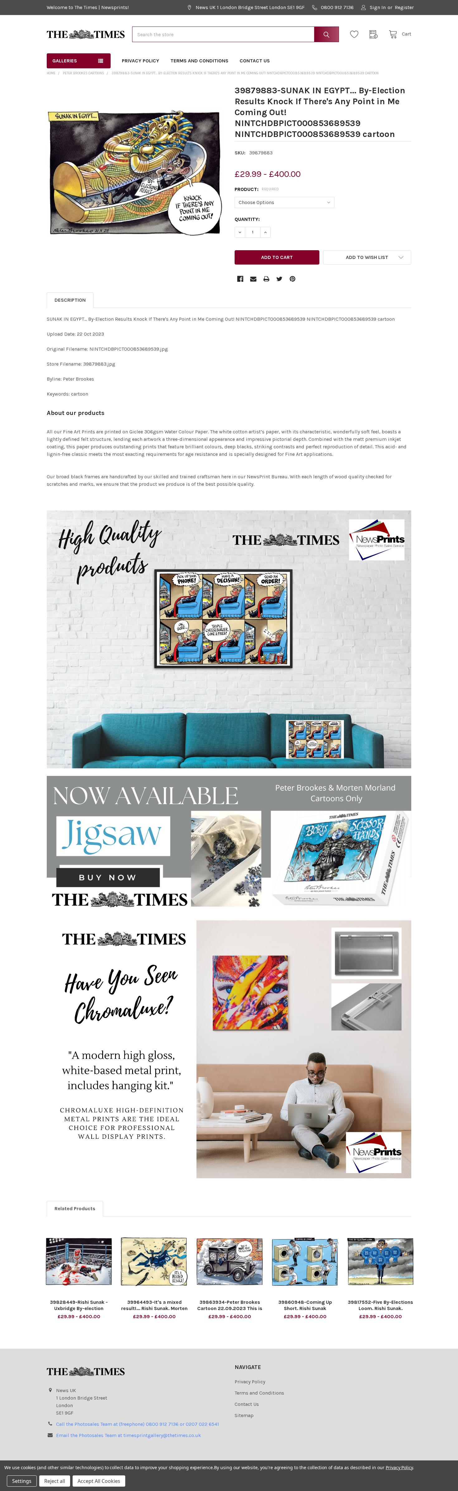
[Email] (253, 279)
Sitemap (244, 1415)
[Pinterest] (292, 279)
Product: (257, 189)
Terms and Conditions (199, 61)
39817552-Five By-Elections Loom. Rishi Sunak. (380, 1305)
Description (70, 300)
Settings (21, 1481)
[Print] (266, 279)
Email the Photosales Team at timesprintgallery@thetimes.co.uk (128, 1435)
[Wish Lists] (356, 34)
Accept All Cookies (99, 1481)
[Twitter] (279, 279)
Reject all (54, 1481)
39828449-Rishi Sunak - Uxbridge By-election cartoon (79, 1308)
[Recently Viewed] (375, 34)
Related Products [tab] (75, 1208)
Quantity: (247, 219)
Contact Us (255, 61)
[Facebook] (240, 279)
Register (404, 7)
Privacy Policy (140, 61)
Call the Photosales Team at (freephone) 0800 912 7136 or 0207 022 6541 (137, 1424)
